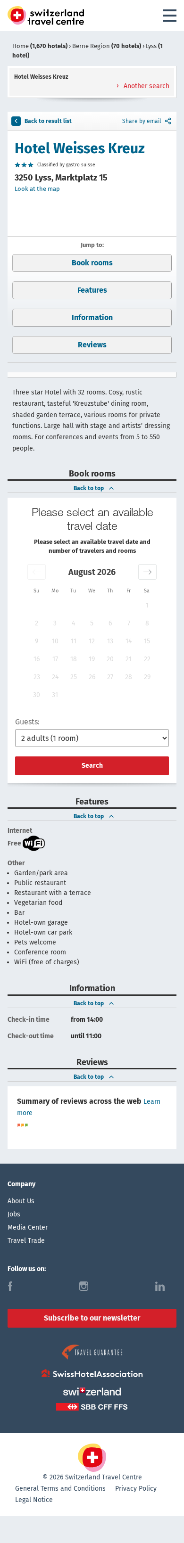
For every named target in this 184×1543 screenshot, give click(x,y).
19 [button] (92, 659)
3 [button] (55, 623)
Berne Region (106, 45)
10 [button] (55, 641)
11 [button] (73, 641)
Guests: (27, 721)
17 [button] (55, 659)
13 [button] (110, 641)
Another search (145, 86)
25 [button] (73, 677)
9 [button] (36, 641)
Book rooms (92, 262)
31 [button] (55, 695)
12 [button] (92, 641)
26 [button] (92, 677)
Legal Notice (34, 1500)
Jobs (14, 1214)
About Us (21, 1201)
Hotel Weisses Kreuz (80, 148)
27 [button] (110, 677)
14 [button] (128, 641)
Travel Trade (26, 1241)
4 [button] (73, 623)
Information (92, 317)
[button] (36, 572)
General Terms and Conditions (60, 1489)
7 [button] (128, 623)
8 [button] (147, 623)
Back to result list (48, 121)
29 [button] (147, 677)
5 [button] (91, 623)
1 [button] (147, 605)
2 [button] (36, 623)
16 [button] (36, 659)
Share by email (141, 121)
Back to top (89, 488)
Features (92, 290)
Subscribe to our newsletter (92, 1317)
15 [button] (147, 641)
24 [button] (55, 677)
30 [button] (36, 695)
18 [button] (73, 659)
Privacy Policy (136, 1489)
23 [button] (36, 677)
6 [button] (110, 623)
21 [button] (128, 659)
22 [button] (147, 659)
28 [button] (128, 677)
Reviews (92, 344)
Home (39, 45)
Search (92, 766)
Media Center (28, 1227)
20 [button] (110, 659)
